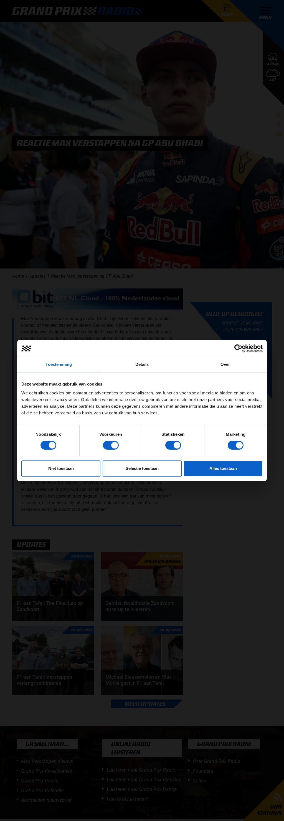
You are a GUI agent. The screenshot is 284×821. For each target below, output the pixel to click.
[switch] (111, 445)
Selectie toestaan (142, 468)
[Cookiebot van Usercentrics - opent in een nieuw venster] (238, 348)
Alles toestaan (223, 468)
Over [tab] (225, 364)
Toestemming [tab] (58, 364)
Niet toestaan (61, 468)
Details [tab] (142, 364)
